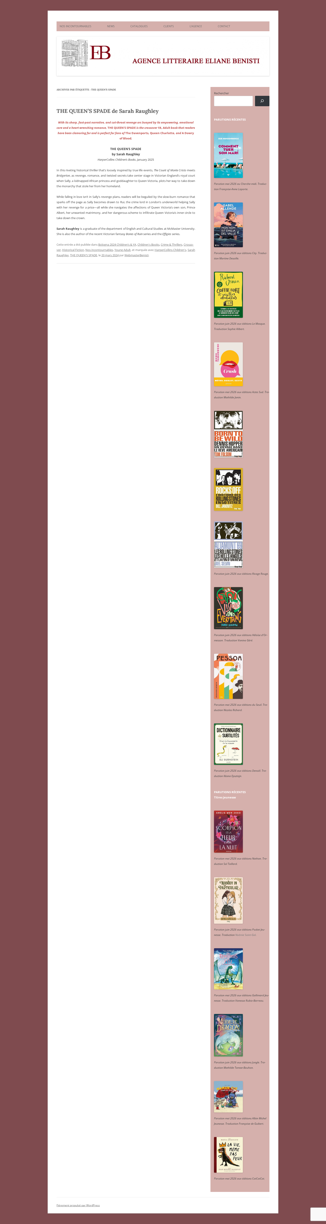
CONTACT (224, 26)
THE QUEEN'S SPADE (83, 255)
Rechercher (221, 93)
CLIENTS (168, 26)
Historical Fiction (73, 250)
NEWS (111, 26)
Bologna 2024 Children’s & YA (117, 245)
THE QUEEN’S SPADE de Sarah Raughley (108, 111)
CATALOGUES (139, 26)
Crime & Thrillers (171, 245)
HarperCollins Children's (170, 250)
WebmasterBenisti (136, 255)
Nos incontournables (99, 250)
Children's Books (148, 245)
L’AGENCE (196, 26)
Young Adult (122, 250)
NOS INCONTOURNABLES (75, 26)
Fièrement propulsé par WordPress (78, 1205)
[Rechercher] (262, 101)
